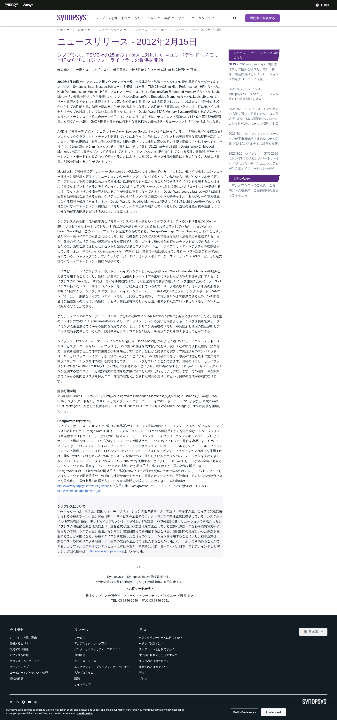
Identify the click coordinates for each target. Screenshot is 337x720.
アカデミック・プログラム (90, 643)
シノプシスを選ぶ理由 (111, 18)
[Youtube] (29, 702)
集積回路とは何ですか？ (154, 666)
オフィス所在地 (19, 655)
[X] (11, 702)
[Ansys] (28, 5)
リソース (205, 18)
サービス (79, 637)
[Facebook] (23, 702)
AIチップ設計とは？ (151, 643)
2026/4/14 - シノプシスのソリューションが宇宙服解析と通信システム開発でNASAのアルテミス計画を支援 (254, 138)
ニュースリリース (110, 29)
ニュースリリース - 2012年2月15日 (198, 29)
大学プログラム (83, 672)
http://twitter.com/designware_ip (79, 490)
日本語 (325, 5)
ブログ (143, 678)
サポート (184, 18)
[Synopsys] (12, 5)
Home (61, 29)
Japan (82, 29)
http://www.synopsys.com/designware (83, 486)
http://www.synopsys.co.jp (106, 551)
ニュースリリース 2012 (151, 29)
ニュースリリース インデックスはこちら (255, 55)
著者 (142, 672)
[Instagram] (36, 702)
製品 (167, 18)
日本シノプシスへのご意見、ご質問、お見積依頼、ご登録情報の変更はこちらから (253, 190)
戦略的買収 (16, 678)
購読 (77, 678)
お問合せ (79, 655)
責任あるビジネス (20, 643)
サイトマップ (82, 684)
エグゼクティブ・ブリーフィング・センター (101, 666)
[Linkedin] (17, 702)
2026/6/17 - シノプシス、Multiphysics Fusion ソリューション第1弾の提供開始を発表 (254, 94)
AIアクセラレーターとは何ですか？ (161, 637)
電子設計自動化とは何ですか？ (158, 655)
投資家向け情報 (19, 649)
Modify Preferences (244, 712)
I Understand (273, 712)
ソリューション (145, 18)
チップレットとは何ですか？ (157, 649)
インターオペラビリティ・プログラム (97, 649)
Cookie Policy (85, 713)
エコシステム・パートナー (26, 660)
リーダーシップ (19, 666)
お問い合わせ (242, 178)
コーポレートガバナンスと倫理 (29, 672)
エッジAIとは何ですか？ (154, 660)
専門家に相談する (262, 18)
